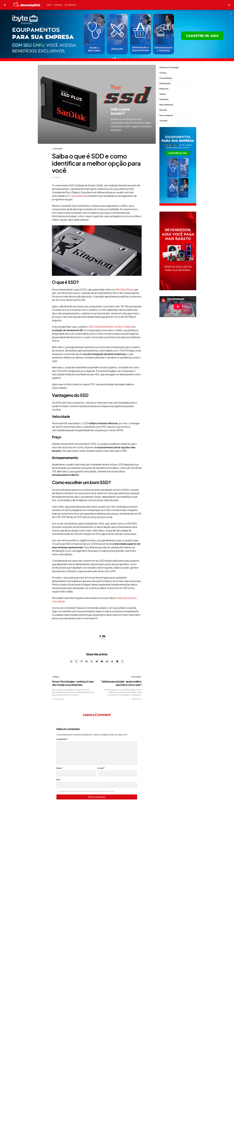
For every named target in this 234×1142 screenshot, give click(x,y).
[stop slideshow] (120, 58)
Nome (59, 768)
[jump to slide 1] (115, 58)
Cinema (162, 73)
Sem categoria (166, 115)
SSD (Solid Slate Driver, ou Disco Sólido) (110, 326)
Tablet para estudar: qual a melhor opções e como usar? (121, 683)
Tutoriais (163, 120)
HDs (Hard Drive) (124, 289)
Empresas (56, 677)
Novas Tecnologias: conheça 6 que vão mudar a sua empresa (73, 683)
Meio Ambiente (166, 104)
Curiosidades (57, 149)
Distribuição (165, 83)
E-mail (101, 768)
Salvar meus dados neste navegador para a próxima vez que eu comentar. (87, 791)
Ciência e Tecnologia (169, 67)
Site (58, 779)
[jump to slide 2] (117, 58)
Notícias (163, 110)
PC (69, 195)
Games (162, 94)
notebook (80, 195)
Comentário (62, 739)
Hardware (164, 99)
